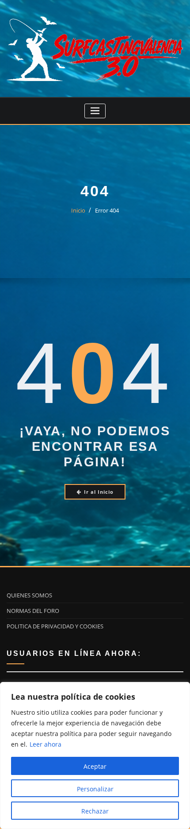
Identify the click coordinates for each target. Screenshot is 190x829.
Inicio (78, 210)
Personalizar (95, 789)
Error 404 (107, 210)
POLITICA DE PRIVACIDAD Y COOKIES (55, 626)
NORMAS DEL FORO (33, 611)
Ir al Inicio (99, 491)
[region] (95, 755)
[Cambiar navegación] (95, 111)
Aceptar (95, 766)
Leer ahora (45, 744)
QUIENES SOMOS (29, 595)
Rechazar (95, 811)
